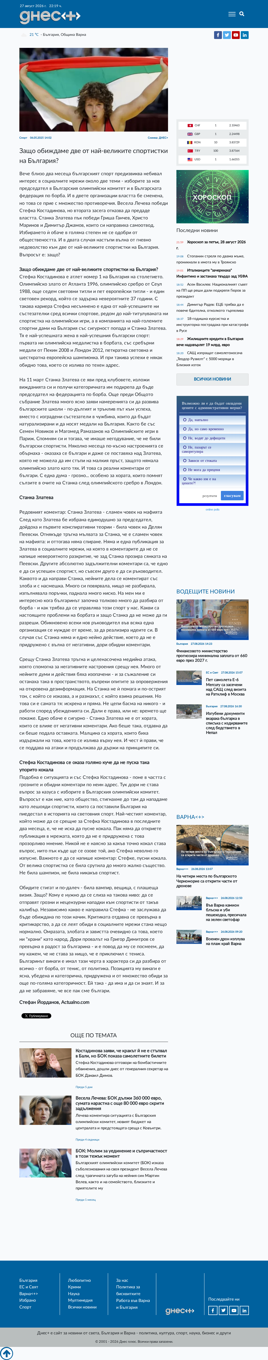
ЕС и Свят (28, 1287)
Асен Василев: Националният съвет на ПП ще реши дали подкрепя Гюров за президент (212, 290)
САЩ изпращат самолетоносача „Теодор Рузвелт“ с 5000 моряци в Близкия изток (209, 359)
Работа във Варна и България (133, 1304)
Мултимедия (80, 1300)
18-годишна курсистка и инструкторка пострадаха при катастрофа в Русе (212, 325)
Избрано (27, 1300)
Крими (74, 1287)
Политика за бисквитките (128, 1290)
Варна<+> (28, 1294)
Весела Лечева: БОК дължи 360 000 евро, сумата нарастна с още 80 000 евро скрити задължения (120, 1103)
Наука (74, 1294)
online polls (213, 509)
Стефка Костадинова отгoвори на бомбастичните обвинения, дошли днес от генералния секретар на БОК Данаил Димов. (122, 1069)
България (28, 1280)
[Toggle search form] (242, 14)
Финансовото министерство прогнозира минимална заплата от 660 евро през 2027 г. (211, 655)
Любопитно (79, 1280)
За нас (122, 1280)
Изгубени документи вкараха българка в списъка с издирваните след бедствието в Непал (227, 723)
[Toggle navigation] (230, 14)
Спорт (25, 1307)
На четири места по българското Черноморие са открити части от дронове (206, 881)
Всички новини (212, 379)
